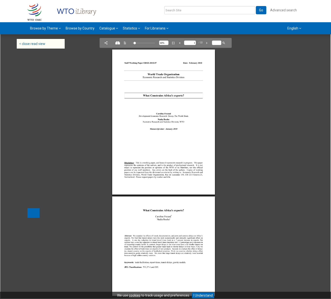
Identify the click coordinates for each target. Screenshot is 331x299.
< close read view (32, 44)
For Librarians (155, 28)
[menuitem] (45, 28)
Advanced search (283, 10)
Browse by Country (80, 28)
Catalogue (107, 28)
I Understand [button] (203, 295)
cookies (135, 295)
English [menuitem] (293, 28)
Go (261, 10)
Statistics (130, 28)
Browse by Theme (44, 28)
